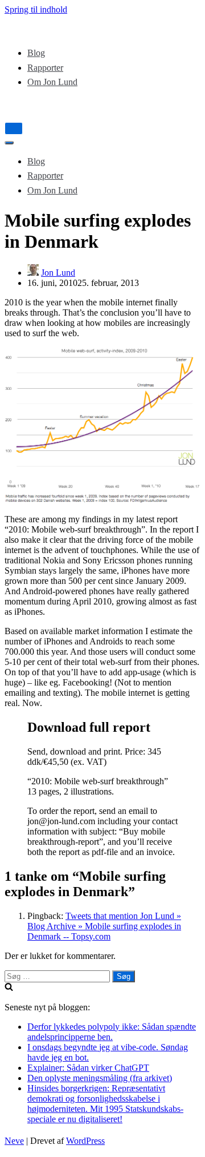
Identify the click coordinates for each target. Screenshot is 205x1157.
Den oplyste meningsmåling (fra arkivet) (99, 1078)
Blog (36, 53)
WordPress (85, 1141)
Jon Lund (58, 272)
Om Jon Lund (52, 82)
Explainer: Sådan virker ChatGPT (88, 1068)
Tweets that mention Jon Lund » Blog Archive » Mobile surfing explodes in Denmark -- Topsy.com (104, 926)
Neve (14, 1141)
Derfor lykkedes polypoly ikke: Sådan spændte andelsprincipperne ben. (111, 1032)
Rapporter (45, 67)
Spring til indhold (36, 9)
